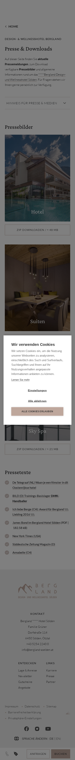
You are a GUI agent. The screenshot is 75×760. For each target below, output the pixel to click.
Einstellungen (37, 390)
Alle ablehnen (37, 400)
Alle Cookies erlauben (37, 411)
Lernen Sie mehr (20, 379)
